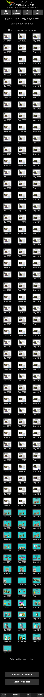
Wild (28, 694)
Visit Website (22, 681)
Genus (40, 694)
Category (16, 694)
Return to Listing (22, 674)
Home (3, 694)
